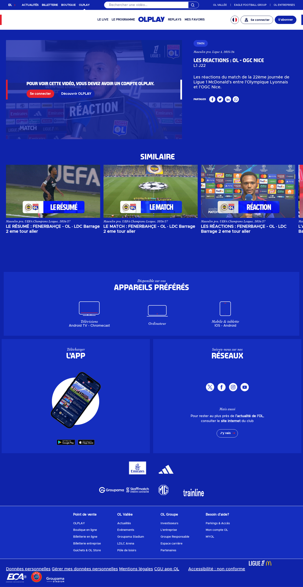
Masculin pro (202, 52)
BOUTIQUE (68, 5)
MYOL (210, 536)
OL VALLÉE (220, 5)
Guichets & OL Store (87, 550)
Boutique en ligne (85, 530)
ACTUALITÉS (30, 5)
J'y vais (225, 433)
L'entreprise (169, 530)
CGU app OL (166, 569)
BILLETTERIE (50, 5)
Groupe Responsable (175, 536)
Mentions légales (136, 569)
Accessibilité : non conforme (216, 569)
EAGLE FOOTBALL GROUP (250, 5)
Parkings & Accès (218, 523)
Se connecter (40, 93)
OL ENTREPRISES (284, 5)
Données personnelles (28, 569)
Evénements (125, 530)
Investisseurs (169, 523)
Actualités (124, 523)
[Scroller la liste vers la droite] (288, 191)
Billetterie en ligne (85, 536)
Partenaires (168, 550)
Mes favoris (195, 19)
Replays (174, 19)
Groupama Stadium (130, 536)
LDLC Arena (125, 543)
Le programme (123, 19)
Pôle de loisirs (126, 550)
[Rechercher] (151, 5)
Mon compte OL (217, 530)
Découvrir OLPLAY (76, 93)
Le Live (102, 19)
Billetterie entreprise (87, 543)
